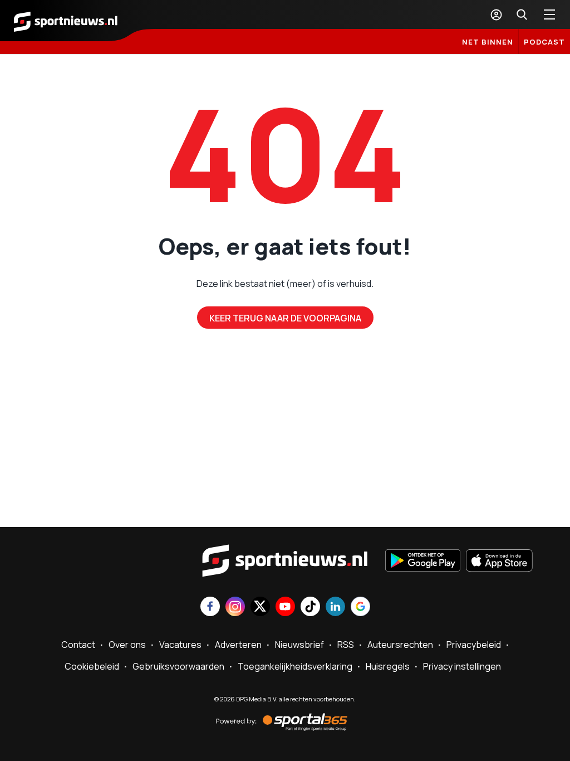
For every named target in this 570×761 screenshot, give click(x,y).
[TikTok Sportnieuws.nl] (310, 607)
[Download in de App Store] (499, 561)
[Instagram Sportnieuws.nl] (235, 607)
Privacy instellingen (462, 666)
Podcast (544, 42)
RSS (345, 644)
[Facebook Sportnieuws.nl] (210, 607)
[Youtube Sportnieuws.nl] (285, 607)
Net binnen (487, 42)
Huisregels (388, 666)
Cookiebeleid (92, 666)
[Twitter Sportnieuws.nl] (260, 607)
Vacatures (180, 644)
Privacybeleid (473, 644)
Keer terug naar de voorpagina (285, 318)
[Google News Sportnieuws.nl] (360, 607)
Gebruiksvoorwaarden (178, 666)
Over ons (127, 644)
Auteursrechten (400, 644)
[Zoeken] (521, 14)
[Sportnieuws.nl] (65, 20)
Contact (78, 644)
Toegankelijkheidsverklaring (295, 666)
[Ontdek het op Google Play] (422, 561)
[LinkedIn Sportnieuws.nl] (335, 607)
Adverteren (238, 644)
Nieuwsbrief (299, 644)
